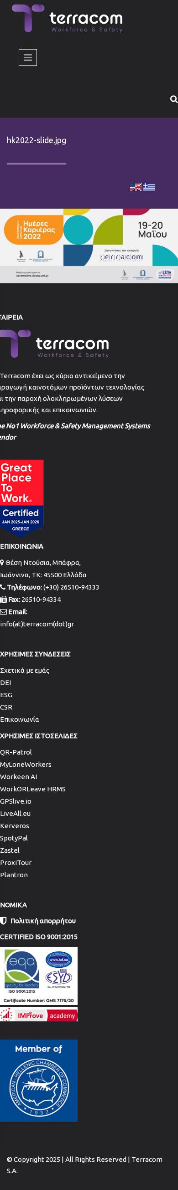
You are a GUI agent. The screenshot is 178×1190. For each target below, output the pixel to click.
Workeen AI (18, 776)
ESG (6, 695)
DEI (5, 682)
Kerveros (14, 826)
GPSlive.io (15, 801)
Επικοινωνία (19, 719)
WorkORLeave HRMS (33, 789)
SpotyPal (14, 838)
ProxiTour (15, 862)
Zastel (10, 850)
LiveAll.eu (15, 813)
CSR (6, 707)
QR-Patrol (16, 752)
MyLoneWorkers (26, 764)
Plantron (14, 875)
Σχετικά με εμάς (24, 670)
